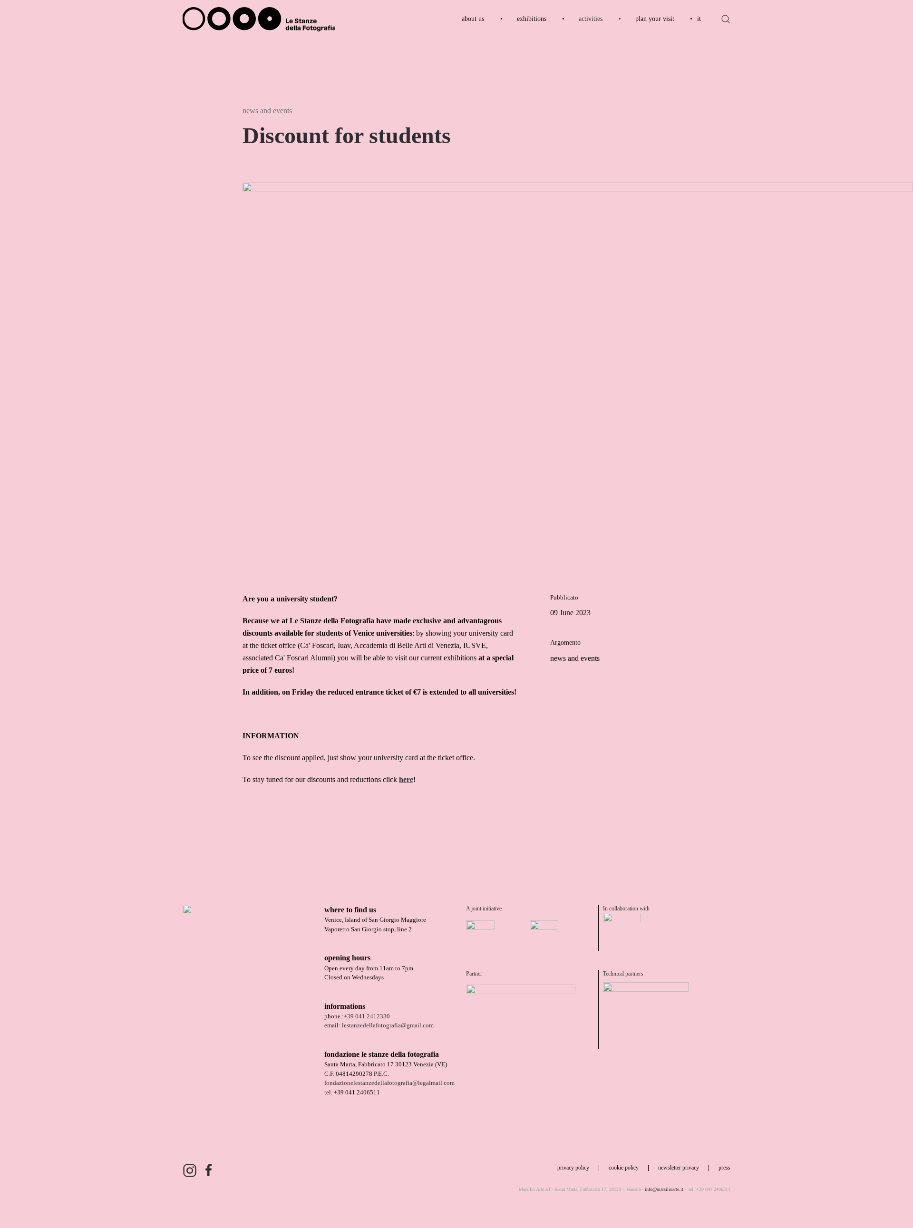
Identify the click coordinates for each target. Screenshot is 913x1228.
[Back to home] (259, 19)
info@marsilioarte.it (664, 1189)
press (724, 1167)
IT (699, 18)
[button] (725, 19)
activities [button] (590, 18)
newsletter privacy (678, 1167)
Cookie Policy (624, 1167)
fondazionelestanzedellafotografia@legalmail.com (389, 1082)
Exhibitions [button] (531, 18)
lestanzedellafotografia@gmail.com (388, 1025)
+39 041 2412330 (367, 1016)
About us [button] (473, 18)
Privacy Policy (573, 1167)
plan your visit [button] (654, 18)
